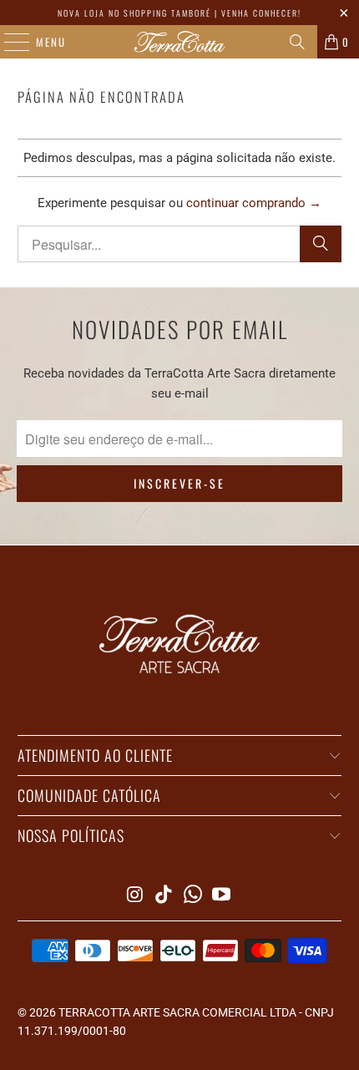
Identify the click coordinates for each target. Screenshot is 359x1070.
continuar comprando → (253, 202)
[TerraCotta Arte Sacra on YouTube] (222, 895)
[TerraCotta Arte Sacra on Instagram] (135, 895)
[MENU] (8, 41)
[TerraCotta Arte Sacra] (180, 41)
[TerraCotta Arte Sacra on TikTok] (164, 895)
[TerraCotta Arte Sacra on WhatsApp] (193, 895)
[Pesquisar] (297, 41)
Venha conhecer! (261, 13)
